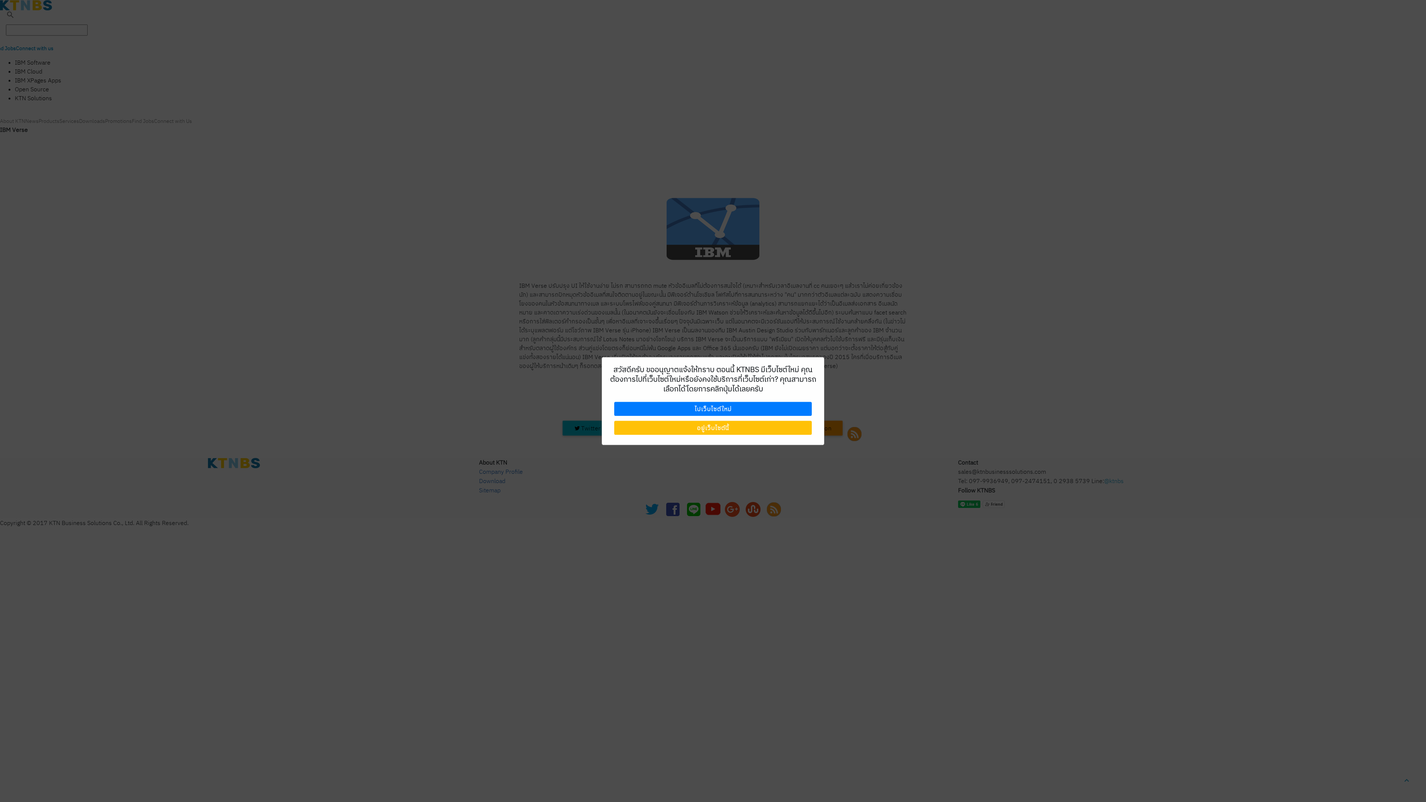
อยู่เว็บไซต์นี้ (713, 427)
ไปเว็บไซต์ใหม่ (713, 409)
